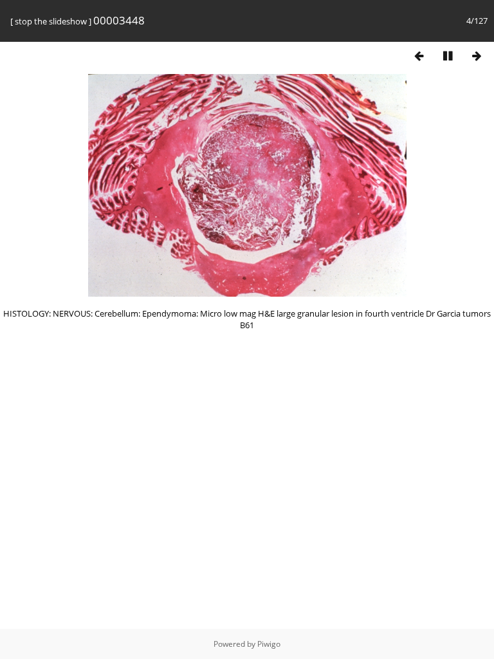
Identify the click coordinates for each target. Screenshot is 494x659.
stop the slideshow (51, 21)
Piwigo (268, 643)
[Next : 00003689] (476, 55)
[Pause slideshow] (447, 55)
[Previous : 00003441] (418, 55)
